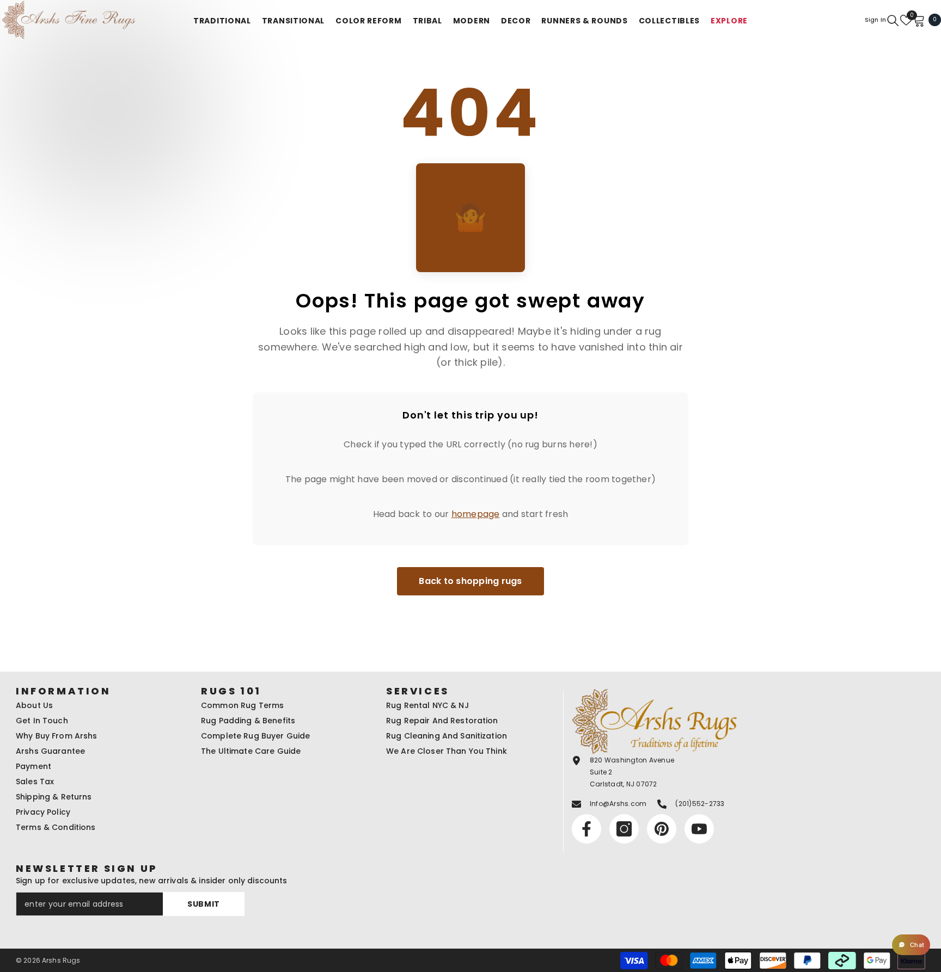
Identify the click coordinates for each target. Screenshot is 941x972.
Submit (470, 507)
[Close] (598, 358)
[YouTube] (504, 552)
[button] (911, 944)
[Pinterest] (482, 552)
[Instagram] (459, 552)
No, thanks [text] (477, 578)
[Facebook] (436, 552)
